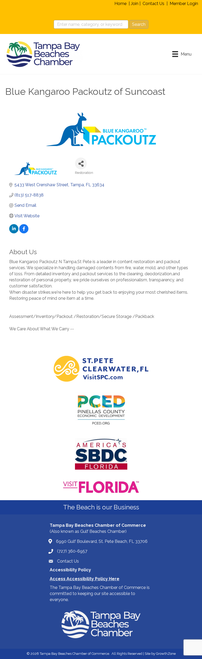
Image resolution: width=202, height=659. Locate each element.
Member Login (184, 3)
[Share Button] (81, 163)
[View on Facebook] (23, 231)
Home (120, 3)
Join (134, 3)
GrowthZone (166, 654)
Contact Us (153, 3)
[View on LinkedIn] (13, 231)
